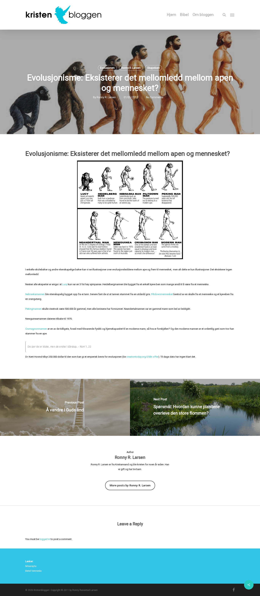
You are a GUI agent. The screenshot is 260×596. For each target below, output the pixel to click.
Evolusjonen (107, 67)
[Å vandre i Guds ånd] (65, 407)
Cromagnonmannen (36, 328)
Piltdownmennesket (162, 294)
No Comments (154, 97)
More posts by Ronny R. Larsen (130, 485)
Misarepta (30, 566)
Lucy (64, 284)
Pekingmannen (33, 308)
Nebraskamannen (35, 294)
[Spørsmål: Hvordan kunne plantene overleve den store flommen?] (195, 407)
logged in (45, 539)
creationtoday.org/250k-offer (142, 356)
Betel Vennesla (33, 570)
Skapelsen (153, 67)
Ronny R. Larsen (130, 67)
